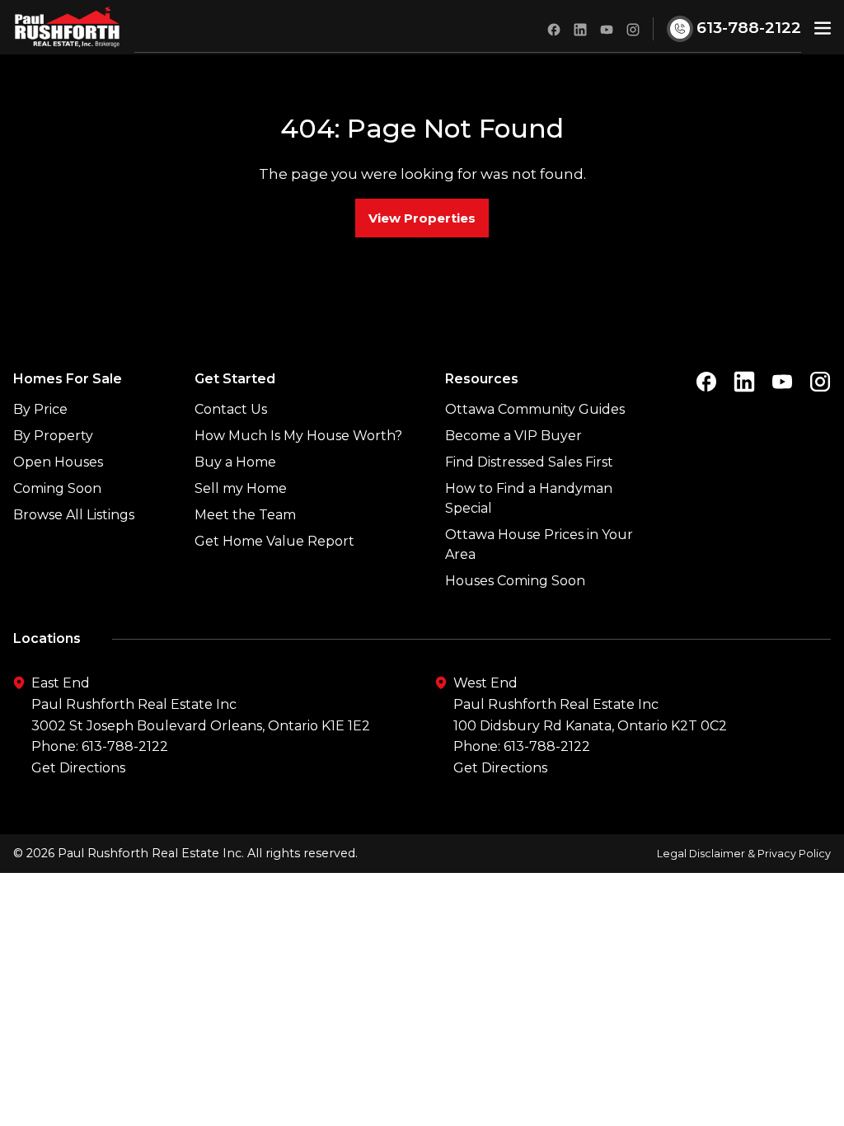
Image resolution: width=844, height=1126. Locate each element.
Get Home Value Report (274, 541)
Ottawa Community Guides (535, 409)
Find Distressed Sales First (529, 462)
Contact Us (231, 409)
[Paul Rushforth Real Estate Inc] (67, 27)
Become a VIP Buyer (513, 435)
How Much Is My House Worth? (298, 435)
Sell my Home (241, 488)
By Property (53, 435)
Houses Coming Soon (515, 581)
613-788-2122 (125, 746)
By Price (40, 409)
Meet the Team (245, 515)
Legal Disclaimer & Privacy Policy (744, 853)
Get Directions (78, 768)
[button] (822, 27)
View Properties (422, 218)
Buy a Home (235, 462)
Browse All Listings (73, 515)
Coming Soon (57, 488)
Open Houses (58, 462)
